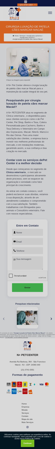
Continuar (27, 443)
